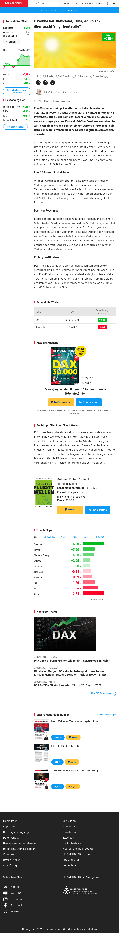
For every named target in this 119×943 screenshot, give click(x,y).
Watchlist (12, 41)
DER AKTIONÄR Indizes (76, 854)
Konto (111, 410)
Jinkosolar (49, 76)
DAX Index (8, 27)
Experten (68, 837)
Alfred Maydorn (70, 92)
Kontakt (16, 886)
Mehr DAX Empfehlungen (101, 693)
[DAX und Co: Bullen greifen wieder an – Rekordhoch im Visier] (75, 634)
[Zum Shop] (66, 3)
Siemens (38, 566)
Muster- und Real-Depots (78, 848)
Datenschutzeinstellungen (19, 848)
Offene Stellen (11, 859)
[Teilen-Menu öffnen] (38, 82)
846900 (7, 32)
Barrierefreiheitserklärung (19, 843)
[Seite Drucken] (45, 82)
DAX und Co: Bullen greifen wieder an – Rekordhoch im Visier (72, 660)
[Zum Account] (75, 3)
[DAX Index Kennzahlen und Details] (16, 61)
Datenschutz (11, 837)
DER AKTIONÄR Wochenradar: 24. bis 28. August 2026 (67, 685)
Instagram (17, 899)
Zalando (37, 560)
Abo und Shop (71, 859)
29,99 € (58, 737)
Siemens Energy (41, 555)
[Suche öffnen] (36, 3)
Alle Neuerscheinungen (106, 714)
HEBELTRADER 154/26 (65, 745)
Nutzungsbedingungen (17, 832)
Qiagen (37, 549)
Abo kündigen (11, 865)
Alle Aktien (69, 820)
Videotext (9, 854)
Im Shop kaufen (88, 402)
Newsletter (69, 832)
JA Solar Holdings (99, 76)
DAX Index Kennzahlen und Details (16, 91)
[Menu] (115, 3)
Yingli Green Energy (66, 76)
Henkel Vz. (39, 577)
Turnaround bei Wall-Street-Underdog (74, 770)
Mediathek (69, 826)
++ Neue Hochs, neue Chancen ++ (59, 10)
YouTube (16, 893)
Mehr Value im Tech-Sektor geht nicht (74, 721)
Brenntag (38, 571)
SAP (35, 583)
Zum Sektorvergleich (15, 126)
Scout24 (38, 544)
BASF (36, 588)
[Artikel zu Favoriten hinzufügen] (52, 82)
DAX (39, 76)
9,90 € (57, 761)
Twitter (15, 911)
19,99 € (58, 786)
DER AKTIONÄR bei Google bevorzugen (52, 101)
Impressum (10, 826)
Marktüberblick (72, 843)
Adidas (37, 594)
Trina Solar (83, 76)
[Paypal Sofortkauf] (70, 510)
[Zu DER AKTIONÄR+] (87, 3)
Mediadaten (10, 820)
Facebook (17, 905)
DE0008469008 (10, 35)
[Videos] (99, 3)
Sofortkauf (67, 402)
